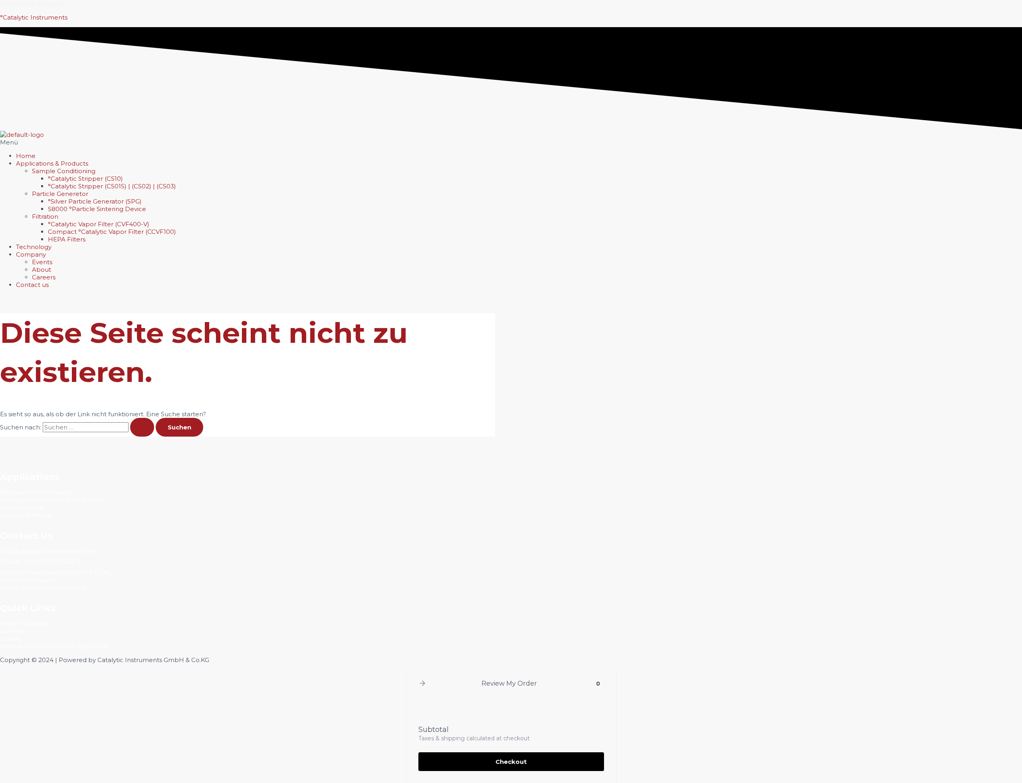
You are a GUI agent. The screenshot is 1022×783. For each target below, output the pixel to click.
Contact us (32, 285)
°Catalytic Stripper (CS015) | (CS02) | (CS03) (112, 186)
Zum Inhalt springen (31, 4)
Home (26, 156)
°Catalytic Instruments (33, 17)
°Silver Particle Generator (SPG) (95, 201)
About (41, 269)
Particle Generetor (60, 194)
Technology (33, 247)
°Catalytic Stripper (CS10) (85, 178)
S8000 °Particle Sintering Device (97, 209)
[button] (511, 142)
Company (31, 254)
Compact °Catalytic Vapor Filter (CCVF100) (112, 231)
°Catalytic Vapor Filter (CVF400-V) (98, 224)
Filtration (45, 216)
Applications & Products (52, 163)
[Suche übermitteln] (142, 427)
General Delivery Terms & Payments (54, 646)
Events (42, 262)
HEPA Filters (66, 239)
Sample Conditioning (63, 171)
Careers (43, 277)
